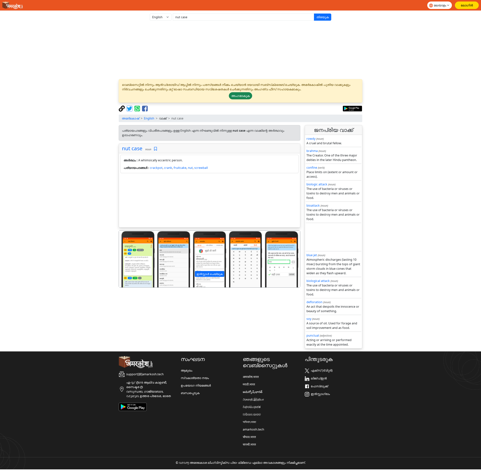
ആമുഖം (186, 370)
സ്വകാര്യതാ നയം (195, 378)
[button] (132, 259)
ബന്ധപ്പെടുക (190, 393)
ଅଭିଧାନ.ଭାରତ (252, 414)
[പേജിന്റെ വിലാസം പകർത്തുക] (122, 108)
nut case (132, 148)
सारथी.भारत (249, 444)
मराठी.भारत (249, 384)
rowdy (310, 139)
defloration (314, 302)
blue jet (311, 255)
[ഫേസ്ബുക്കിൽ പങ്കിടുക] (145, 108)
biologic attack (316, 184)
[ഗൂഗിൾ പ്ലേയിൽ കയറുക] (352, 108)
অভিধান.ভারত (249, 422)
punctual (312, 335)
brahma (312, 151)
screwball (201, 168)
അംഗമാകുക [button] (240, 96)
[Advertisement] (240, 50)
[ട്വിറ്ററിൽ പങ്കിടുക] (129, 108)
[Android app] (133, 407)
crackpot (156, 168)
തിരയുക (322, 17)
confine (311, 167)
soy (308, 319)
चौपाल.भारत (249, 437)
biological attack (318, 281)
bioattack (313, 205)
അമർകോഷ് (130, 118)
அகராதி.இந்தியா (253, 399)
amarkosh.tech (253, 429)
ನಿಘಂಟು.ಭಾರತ (252, 407)
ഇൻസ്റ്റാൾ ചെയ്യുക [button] (210, 274)
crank (168, 168)
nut (190, 168)
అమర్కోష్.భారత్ (252, 392)
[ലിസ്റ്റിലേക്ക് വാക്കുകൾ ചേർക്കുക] (155, 148)
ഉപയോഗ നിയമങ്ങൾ (196, 385)
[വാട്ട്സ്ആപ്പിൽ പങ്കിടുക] (137, 108)
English (149, 118)
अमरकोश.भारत (251, 377)
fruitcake (180, 168)
